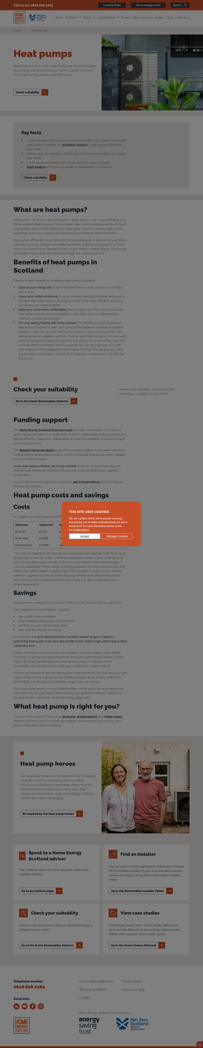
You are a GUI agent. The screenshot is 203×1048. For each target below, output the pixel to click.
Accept (84, 536)
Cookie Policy (81, 529)
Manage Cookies (117, 536)
